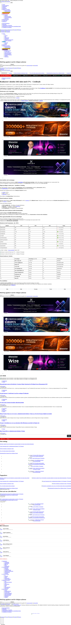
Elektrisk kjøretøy (7, 10)
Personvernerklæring (5, 23)
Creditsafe (17, 97)
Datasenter (6, 568)
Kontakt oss (4, 21)
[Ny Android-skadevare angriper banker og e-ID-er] (11, 499)
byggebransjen (5, 188)
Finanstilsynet (6, 578)
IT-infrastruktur (7, 572)
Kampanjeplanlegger (8, 17)
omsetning (27, 200)
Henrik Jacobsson (25, 100)
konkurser (5, 201)
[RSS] (21, 29)
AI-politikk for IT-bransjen (7, 27)
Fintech (5, 43)
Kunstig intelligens (5, 5)
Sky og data (4, 410)
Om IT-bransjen (5, 14)
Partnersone (6, 18)
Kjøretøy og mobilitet (6, 9)
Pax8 (5, 586)
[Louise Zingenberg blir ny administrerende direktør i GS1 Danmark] (56, 481)
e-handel (3, 192)
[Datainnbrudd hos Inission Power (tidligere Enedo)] (59, 488)
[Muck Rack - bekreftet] (35, 614)
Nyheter (3, 4)
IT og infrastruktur (5, 567)
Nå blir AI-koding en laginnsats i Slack (7, 448)
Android (5, 35)
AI (4, 34)
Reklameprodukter (7, 16)
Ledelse (3, 409)
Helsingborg (18, 206)
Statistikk (6, 15)
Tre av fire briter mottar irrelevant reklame (21, 73)
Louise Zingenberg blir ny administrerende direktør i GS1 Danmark (12, 446)
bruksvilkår (36, 65)
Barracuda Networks (8, 582)
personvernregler (30, 65)
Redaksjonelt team (5, 19)
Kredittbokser (42, 88)
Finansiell (4, 7)
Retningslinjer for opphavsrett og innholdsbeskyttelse (11, 26)
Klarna (5, 585)
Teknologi (6, 573)
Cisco (5, 583)
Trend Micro (6, 588)
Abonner (12, 64)
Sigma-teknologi (7, 587)
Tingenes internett (7, 579)
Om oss (5, 590)
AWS (5, 581)
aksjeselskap (20, 182)
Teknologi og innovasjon (8, 39)
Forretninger (6, 38)
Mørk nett (6, 564)
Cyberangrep (6, 562)
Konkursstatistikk (11, 250)
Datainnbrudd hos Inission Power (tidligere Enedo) (40, 73)
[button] (2, 621)
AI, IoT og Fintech (5, 574)
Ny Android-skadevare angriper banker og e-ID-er (9, 500)
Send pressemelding (5, 13)
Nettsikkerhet (4, 6)
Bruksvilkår (4, 24)
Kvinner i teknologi (7, 40)
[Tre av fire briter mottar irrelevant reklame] (56, 485)
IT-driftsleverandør (7, 570)
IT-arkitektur (6, 569)
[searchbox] (5, 2)
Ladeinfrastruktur (7, 11)
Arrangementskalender (6, 12)
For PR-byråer (4, 20)
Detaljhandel (4, 8)
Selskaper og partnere (6, 580)
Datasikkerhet (6, 566)
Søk (11, 2)
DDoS (5, 565)
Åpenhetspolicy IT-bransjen (7, 25)
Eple (5, 36)
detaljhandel (4, 194)
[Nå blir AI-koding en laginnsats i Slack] (61, 483)
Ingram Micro (6, 584)
